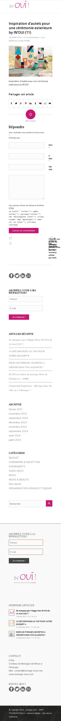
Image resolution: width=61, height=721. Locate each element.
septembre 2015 (18, 418)
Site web (50, 168)
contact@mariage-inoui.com (28, 670)
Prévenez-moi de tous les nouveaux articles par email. (53, 251)
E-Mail (50, 158)
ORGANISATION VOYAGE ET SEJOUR (30, 488)
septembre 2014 (18, 431)
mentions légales (33, 713)
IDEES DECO (16, 470)
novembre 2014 (18, 426)
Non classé (15, 483)
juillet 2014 (15, 439)
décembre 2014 (18, 422)
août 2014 (14, 435)
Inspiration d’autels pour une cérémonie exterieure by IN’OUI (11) (30, 28)
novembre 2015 (18, 413)
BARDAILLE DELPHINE (19, 41)
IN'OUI (12, 475)
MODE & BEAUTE (19, 479)
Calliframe (13, 717)
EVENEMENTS (17, 466)
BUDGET (14, 457)
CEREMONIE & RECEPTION (24, 462)
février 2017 (16, 409)
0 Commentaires (32, 37)
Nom (51, 146)
